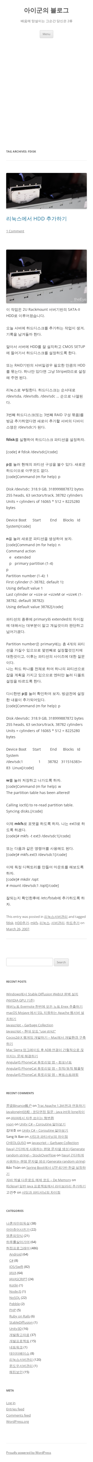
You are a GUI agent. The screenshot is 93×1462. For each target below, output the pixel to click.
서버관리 (58, 922)
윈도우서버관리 (21, 1365)
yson (10, 1124)
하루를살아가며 (18, 1241)
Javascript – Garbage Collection (29, 1025)
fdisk (9, 922)
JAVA (12, 1272)
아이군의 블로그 (46, 10)
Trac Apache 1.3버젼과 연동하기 (61, 1105)
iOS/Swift (16, 1266)
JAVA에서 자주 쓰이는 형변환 (32, 1118)
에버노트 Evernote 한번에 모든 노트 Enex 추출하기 (44, 1006)
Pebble (14, 1303)
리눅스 (45, 922)
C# (11, 1260)
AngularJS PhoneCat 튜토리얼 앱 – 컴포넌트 (39, 1062)
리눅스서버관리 (56, 916)
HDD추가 (22, 922)
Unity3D (15, 1328)
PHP (12, 1310)
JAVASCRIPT (18, 1279)
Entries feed (15, 1409)
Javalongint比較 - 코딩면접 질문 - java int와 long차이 (45, 1111)
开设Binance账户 (19, 1105)
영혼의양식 (14, 1235)
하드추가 (73, 922)
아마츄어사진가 (18, 1229)
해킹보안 (16, 1372)
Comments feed (18, 1415)
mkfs (34, 922)
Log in (11, 1403)
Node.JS (15, 1291)
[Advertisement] (46, 93)
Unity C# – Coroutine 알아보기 (42, 1124)
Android (15, 1254)
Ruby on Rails (19, 1316)
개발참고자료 (19, 1334)
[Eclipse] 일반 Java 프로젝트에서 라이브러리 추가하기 (46, 1186)
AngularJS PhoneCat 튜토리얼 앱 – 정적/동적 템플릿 (45, 1068)
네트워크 (16, 1347)
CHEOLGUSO (16, 1142)
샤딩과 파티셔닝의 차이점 (48, 1136)
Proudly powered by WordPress (28, 1452)
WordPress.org (17, 1421)
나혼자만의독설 (18, 1223)
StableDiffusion (21, 1322)
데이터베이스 (19, 1353)
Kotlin (13, 1285)
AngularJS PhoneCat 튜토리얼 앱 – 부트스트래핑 (42, 1074)
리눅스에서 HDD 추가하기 (36, 218)
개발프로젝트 (19, 1341)
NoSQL (14, 1297)
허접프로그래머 (18, 1248)
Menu (46, 34)
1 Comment (15, 231)
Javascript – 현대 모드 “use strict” (31, 1031)
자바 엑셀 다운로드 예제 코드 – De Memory (38, 1180)
